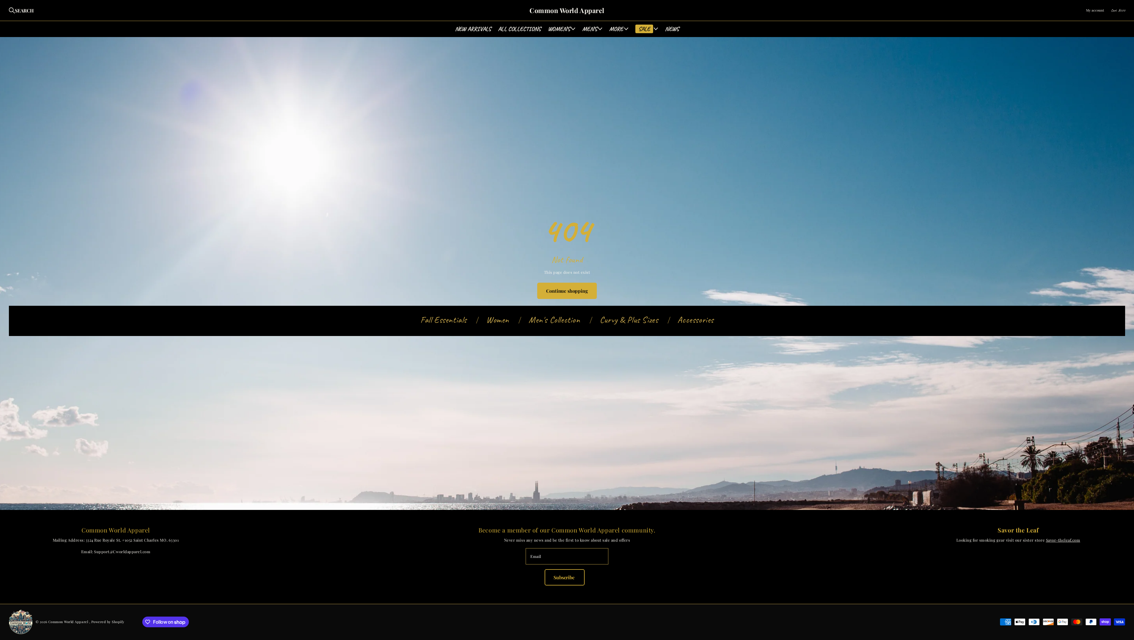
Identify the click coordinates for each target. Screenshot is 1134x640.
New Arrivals (473, 29)
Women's (559, 29)
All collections (519, 29)
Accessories (695, 319)
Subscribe (564, 577)
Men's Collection (554, 319)
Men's (589, 29)
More (616, 29)
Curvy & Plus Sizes (629, 319)
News (672, 29)
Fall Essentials (443, 319)
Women (497, 319)
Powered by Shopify (108, 622)
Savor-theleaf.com (1063, 540)
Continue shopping (567, 291)
